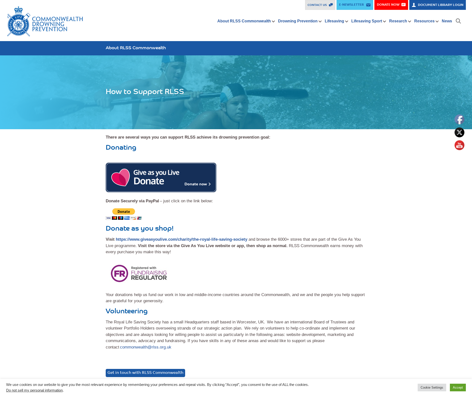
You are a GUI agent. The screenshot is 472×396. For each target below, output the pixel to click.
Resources (424, 21)
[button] (273, 21)
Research (398, 21)
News (447, 21)
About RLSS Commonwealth (244, 21)
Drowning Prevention (298, 21)
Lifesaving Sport (366, 21)
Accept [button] (458, 387)
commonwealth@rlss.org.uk (145, 347)
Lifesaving (334, 21)
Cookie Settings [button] (432, 387)
